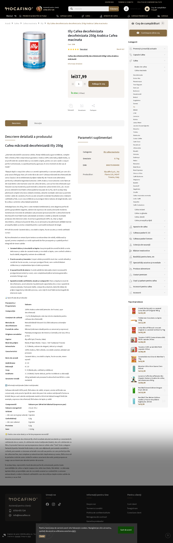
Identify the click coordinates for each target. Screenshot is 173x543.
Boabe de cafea (141, 67)
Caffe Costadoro (139, 205)
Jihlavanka (137, 148)
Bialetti (135, 183)
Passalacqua (137, 81)
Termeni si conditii (125, 2)
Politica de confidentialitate (150, 2)
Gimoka (136, 154)
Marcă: (120, 49)
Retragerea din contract (96, 517)
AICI (74, 531)
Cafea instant (140, 209)
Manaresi (136, 164)
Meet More (136, 167)
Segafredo (136, 189)
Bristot (135, 97)
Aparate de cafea (140, 226)
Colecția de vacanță (141, 244)
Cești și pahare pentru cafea (145, 280)
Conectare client (134, 512)
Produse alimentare (141, 268)
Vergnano (136, 180)
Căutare (114, 9)
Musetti (135, 151)
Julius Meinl (137, 122)
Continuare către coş (150, 33)
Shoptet (17, 536)
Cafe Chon (136, 142)
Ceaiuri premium (140, 274)
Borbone (136, 91)
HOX (29, 536)
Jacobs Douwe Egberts (141, 126)
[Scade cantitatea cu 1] (73, 84)
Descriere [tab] (16, 123)
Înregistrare (132, 508)
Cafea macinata (140, 70)
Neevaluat (84, 49)
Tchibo (135, 132)
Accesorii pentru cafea (142, 286)
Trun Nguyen (137, 85)
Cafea (135, 60)
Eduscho (136, 129)
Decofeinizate (138, 75)
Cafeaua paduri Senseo (142, 238)
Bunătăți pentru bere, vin (143, 256)
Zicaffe (135, 192)
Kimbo (135, 119)
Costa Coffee (137, 138)
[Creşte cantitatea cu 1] (85, 84)
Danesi (135, 103)
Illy (134, 107)
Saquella (136, 202)
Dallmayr (136, 157)
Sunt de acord (125, 530)
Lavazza (136, 116)
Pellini (135, 160)
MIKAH (135, 110)
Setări (42, 536)
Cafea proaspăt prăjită (143, 220)
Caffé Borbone (138, 176)
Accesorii (137, 292)
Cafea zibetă (139, 217)
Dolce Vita (136, 78)
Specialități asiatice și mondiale (147, 262)
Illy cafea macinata (111, 152)
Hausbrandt (137, 94)
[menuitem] (35, 16)
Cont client (132, 504)
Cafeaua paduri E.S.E (141, 232)
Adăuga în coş (98, 84)
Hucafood (136, 145)
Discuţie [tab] (38, 123)
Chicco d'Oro (137, 173)
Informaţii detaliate (75, 64)
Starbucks (136, 135)
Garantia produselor (95, 521)
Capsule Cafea (139, 54)
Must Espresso (138, 170)
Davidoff (136, 186)
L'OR (134, 113)
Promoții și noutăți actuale (145, 48)
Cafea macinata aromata (142, 195)
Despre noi (109, 2)
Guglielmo (136, 100)
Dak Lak (136, 88)
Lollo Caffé (137, 199)
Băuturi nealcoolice (141, 250)
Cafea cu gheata (141, 213)
